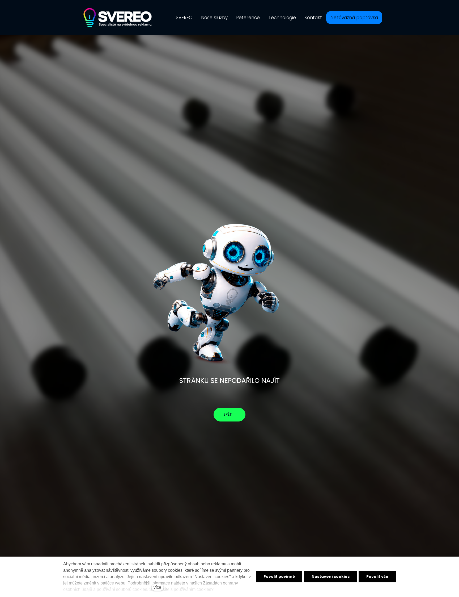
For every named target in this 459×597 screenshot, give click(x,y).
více (157, 587)
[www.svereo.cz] (117, 17)
